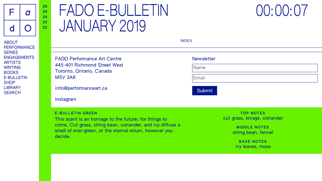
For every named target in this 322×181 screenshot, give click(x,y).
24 (45, 17)
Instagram (65, 99)
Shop (9, 83)
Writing (12, 68)
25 (45, 12)
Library (12, 88)
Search (12, 93)
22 (45, 27)
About (11, 43)
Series (11, 53)
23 (45, 22)
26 (45, 6)
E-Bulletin (15, 78)
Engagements (19, 58)
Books (11, 73)
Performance (19, 48)
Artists (12, 63)
